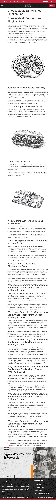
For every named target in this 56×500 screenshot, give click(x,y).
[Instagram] (53, 1)
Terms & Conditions (39, 487)
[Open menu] (3, 5)
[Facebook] (51, 1)
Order (51, 5)
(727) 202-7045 (46, 1)
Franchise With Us (24, 497)
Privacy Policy (38, 484)
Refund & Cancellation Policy (42, 493)
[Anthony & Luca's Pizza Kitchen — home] (28, 5)
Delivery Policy (38, 490)
